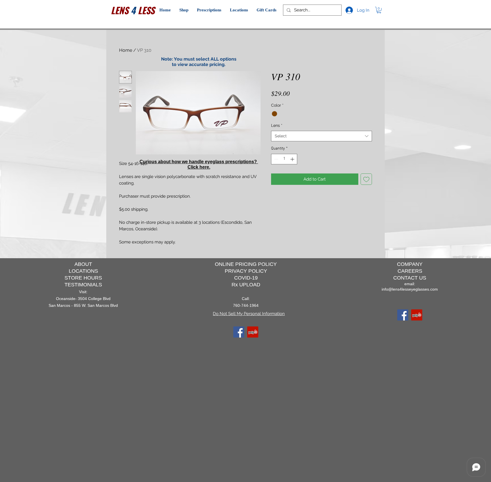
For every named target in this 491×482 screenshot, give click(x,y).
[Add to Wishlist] (366, 179)
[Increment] (292, 159)
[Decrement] (275, 159)
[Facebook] (238, 332)
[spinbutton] (284, 159)
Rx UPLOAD (246, 284)
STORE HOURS (83, 278)
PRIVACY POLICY (246, 271)
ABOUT (83, 264)
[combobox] (321, 136)
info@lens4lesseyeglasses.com (410, 289)
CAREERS (410, 271)
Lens (276, 125)
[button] (184, 10)
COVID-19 (246, 278)
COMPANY (410, 264)
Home (125, 50)
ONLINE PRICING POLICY (246, 264)
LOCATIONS (83, 271)
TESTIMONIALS (83, 284)
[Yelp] (252, 332)
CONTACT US (409, 278)
